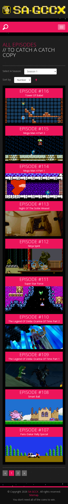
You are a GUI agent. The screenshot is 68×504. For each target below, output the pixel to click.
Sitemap (33, 495)
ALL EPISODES (19, 44)
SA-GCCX (33, 491)
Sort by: (7, 79)
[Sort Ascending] (36, 80)
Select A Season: (12, 71)
